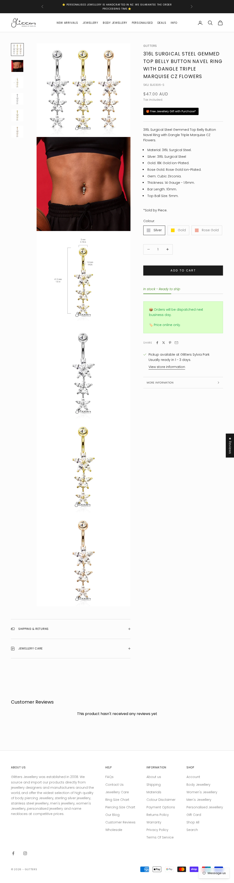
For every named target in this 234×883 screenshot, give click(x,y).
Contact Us (114, 784)
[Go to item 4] (17, 98)
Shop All (192, 822)
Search (192, 830)
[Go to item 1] (17, 49)
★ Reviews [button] (230, 445)
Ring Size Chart (117, 799)
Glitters (150, 46)
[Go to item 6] (17, 131)
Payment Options (160, 807)
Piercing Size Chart (120, 807)
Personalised (142, 23)
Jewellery (90, 23)
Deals (161, 23)
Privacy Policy (157, 830)
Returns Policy (157, 814)
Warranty (153, 822)
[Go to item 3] (17, 82)
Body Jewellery (115, 23)
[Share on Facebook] (157, 342)
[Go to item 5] (17, 115)
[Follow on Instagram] (25, 853)
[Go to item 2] (17, 66)
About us (153, 777)
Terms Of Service (160, 837)
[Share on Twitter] (163, 342)
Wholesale (113, 830)
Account (193, 777)
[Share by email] (176, 342)
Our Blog (112, 814)
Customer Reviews (120, 822)
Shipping (153, 784)
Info (174, 23)
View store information (167, 367)
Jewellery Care (117, 792)
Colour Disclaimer (161, 799)
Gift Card (193, 814)
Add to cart (183, 270)
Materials (153, 792)
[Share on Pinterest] (170, 342)
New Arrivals (67, 23)
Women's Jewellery (201, 792)
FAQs (109, 777)
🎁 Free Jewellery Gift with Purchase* (171, 111)
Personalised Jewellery (204, 807)
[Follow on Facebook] (13, 853)
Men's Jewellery (198, 799)
